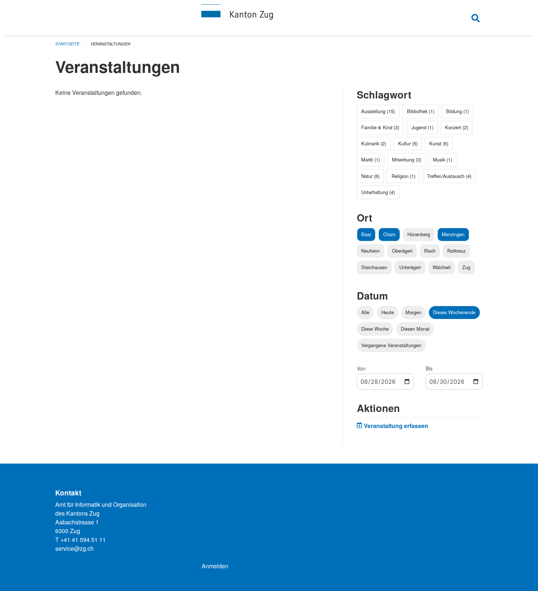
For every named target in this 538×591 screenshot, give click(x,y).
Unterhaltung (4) (378, 192)
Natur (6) (370, 175)
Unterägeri (410, 267)
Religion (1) (403, 175)
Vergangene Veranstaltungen (391, 345)
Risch (430, 250)
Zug (466, 267)
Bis (429, 368)
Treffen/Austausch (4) (449, 175)
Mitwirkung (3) (406, 159)
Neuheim (370, 250)
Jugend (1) (422, 127)
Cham (389, 234)
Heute (387, 312)
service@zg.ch (74, 548)
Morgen (413, 312)
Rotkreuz (456, 250)
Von (361, 368)
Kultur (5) (408, 143)
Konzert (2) (456, 127)
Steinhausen (374, 267)
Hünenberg (418, 234)
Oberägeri (402, 250)
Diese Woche (375, 328)
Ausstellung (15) (378, 111)
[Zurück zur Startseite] (269, 17)
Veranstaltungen (110, 44)
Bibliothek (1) (420, 111)
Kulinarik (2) (373, 143)
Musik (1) (442, 159)
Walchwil (442, 267)
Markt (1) (370, 159)
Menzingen (453, 234)
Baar (366, 234)
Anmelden (215, 566)
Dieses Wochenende (454, 312)
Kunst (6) (438, 143)
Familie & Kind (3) (380, 127)
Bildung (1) (457, 111)
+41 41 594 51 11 (83, 539)
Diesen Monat (415, 328)
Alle (365, 312)
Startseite (67, 44)
